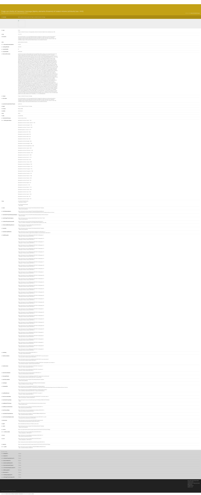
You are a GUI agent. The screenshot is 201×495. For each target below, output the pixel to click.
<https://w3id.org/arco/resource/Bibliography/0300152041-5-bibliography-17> (31, 262)
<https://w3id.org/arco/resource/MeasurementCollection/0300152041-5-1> (30, 407)
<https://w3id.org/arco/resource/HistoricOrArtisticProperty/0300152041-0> (32, 222)
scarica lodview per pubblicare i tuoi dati (8, 490)
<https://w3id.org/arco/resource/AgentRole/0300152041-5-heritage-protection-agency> (32, 390)
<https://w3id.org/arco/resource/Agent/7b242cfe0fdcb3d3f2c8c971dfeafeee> (31, 208)
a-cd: (3, 96)
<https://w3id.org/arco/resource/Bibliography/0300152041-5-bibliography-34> (31, 326)
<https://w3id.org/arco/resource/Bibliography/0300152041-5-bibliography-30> (31, 313)
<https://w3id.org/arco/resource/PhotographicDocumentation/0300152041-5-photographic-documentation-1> (36, 363)
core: (4, 98)
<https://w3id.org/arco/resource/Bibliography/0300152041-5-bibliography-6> (31, 339)
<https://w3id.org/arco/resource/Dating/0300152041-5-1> (27, 353)
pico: (6, 118)
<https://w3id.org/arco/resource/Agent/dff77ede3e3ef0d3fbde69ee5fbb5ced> (36, 212)
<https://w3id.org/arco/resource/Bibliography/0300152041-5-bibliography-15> (31, 256)
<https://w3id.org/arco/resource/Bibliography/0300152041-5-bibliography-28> (31, 303)
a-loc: (7, 413)
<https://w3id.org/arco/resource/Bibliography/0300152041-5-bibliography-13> (31, 249)
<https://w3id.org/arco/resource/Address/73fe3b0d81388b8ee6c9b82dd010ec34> (32, 414)
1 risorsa (19, 453)
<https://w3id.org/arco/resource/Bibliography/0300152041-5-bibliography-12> (31, 246)
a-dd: (5, 393)
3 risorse (19, 460)
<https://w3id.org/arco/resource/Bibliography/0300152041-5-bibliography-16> (31, 259)
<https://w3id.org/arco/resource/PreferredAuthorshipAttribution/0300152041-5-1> (34, 232)
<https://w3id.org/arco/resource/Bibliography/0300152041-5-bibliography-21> (31, 279)
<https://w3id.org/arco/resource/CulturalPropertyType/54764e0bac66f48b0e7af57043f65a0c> (34, 400)
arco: (5, 46)
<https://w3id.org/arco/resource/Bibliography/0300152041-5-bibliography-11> (31, 242)
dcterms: (6, 120)
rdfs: (2, 30)
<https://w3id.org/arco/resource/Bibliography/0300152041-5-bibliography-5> (31, 336)
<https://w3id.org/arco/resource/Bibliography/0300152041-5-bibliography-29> (31, 306)
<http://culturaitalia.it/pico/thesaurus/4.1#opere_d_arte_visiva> (28, 423)
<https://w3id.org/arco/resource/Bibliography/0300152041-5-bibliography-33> (31, 323)
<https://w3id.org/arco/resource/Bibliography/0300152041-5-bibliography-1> (31, 236)
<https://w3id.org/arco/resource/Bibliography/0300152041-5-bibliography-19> (31, 269)
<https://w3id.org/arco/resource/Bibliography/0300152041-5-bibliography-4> (31, 333)
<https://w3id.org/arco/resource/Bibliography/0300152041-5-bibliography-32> (31, 319)
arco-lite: (7, 44)
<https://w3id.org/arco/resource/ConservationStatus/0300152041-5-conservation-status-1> (33, 397)
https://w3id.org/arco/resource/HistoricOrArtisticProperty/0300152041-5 (14, 13)
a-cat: (7, 224)
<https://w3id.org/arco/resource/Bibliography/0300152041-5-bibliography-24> (31, 289)
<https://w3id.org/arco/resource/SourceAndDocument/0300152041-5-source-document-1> (33, 356)
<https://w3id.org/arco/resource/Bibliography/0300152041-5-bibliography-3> (31, 309)
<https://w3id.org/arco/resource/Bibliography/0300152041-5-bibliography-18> (31, 266)
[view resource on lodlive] (199, 6)
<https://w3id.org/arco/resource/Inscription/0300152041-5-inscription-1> (30, 394)
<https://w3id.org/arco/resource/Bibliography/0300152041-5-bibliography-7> (31, 343)
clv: (4, 420)
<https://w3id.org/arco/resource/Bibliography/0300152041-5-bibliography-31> (31, 316)
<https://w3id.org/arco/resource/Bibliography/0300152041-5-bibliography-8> (31, 346)
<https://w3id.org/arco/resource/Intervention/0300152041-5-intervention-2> (30, 370)
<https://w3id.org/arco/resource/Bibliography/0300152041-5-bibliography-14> (31, 252)
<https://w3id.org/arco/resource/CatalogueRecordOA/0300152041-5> (29, 225)
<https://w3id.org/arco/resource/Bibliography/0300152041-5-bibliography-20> (31, 276)
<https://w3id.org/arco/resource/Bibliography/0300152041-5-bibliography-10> (31, 239)
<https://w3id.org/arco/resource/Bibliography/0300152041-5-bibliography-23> (31, 286)
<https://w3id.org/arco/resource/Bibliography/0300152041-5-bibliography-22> (31, 283)
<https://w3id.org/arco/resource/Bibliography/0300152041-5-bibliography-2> (31, 272)
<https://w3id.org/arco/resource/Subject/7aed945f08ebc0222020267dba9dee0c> (31, 383)
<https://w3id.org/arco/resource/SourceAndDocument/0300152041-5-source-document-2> (33, 360)
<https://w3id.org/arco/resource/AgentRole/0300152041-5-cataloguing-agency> (43, 387)
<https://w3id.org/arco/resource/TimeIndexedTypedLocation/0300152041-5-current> (32, 417)
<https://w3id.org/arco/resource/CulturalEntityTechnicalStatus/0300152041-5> (31, 411)
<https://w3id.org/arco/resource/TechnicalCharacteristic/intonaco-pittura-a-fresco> (32, 404)
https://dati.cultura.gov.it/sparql (194, 480)
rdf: (2, 201)
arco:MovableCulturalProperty (23, 205)
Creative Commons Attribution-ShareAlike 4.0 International (14, 493)
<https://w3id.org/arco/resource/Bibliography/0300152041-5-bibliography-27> (31, 299)
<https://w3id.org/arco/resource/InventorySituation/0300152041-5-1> (29, 373)
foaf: (3, 444)
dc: (2, 34)
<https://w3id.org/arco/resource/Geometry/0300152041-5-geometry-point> (30, 421)
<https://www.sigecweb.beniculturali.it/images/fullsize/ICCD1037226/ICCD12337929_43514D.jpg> (34, 429)
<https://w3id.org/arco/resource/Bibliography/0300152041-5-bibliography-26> (31, 296)
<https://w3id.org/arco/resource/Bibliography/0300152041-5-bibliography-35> (31, 329)
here (33, 493)
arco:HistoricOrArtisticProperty (23, 202)
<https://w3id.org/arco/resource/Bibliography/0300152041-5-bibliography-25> (31, 293)
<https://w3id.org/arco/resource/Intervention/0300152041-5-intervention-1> (30, 366)
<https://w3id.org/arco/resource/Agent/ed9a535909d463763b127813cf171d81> (31, 219)
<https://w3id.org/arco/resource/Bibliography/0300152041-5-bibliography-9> (31, 350)
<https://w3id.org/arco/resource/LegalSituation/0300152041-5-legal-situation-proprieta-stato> (33, 377)
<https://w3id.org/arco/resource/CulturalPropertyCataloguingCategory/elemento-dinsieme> (33, 215)
